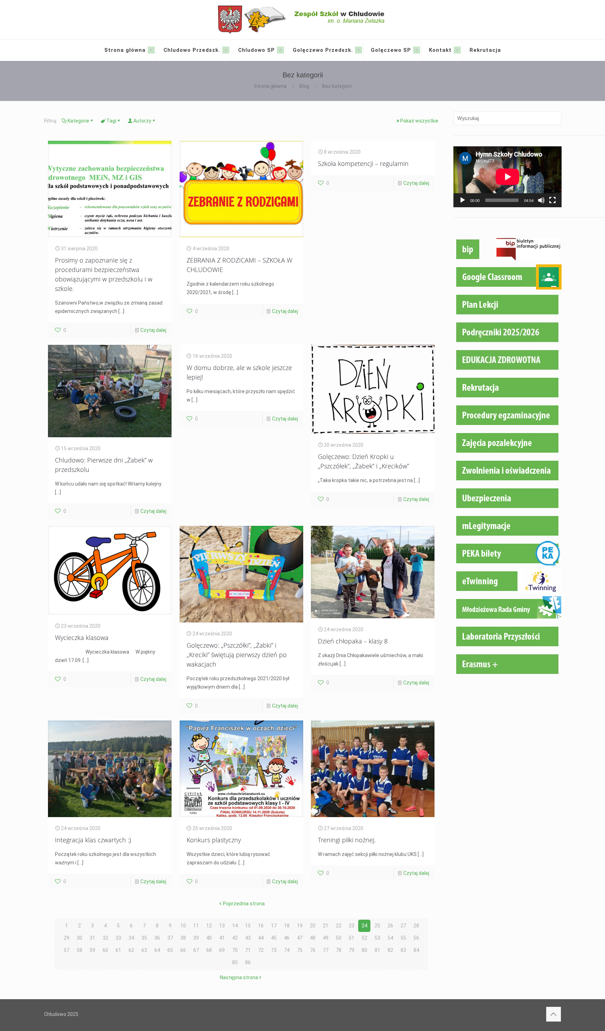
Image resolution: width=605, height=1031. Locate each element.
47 (299, 938)
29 (66, 938)
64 (157, 950)
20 (312, 925)
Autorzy (142, 121)
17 (274, 925)
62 (131, 950)
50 (338, 938)
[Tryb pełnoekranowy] (552, 200)
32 (105, 938)
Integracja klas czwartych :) (93, 840)
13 (222, 925)
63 (144, 950)
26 (390, 925)
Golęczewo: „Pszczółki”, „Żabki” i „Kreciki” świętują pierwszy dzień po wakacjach (237, 654)
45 (274, 938)
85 (235, 962)
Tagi (111, 121)
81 (377, 950)
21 (325, 925)
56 (416, 938)
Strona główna (270, 86)
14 (235, 925)
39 (196, 938)
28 (416, 925)
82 (390, 950)
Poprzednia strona (244, 903)
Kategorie (78, 121)
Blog (304, 86)
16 (261, 925)
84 (416, 950)
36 (157, 938)
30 (79, 938)
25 (377, 925)
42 (235, 938)
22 (338, 925)
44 (261, 938)
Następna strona (239, 977)
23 (351, 925)
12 (209, 925)
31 (92, 938)
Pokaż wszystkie (419, 121)
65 (170, 950)
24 (364, 925)
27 (403, 925)
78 (338, 950)
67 (196, 950)
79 (351, 950)
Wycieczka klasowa (82, 637)
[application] (507, 176)
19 (299, 925)
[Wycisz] (541, 200)
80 (364, 950)
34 (131, 938)
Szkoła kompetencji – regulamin (363, 163)
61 (118, 950)
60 (105, 950)
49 (325, 938)
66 (183, 950)
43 (248, 938)
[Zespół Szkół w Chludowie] (302, 19)
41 (222, 938)
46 (287, 938)
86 (248, 962)
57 (66, 950)
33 (118, 938)
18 (287, 925)
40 (209, 938)
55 (403, 938)
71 (248, 950)
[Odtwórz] (462, 200)
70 (235, 950)
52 (364, 938)
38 (183, 938)
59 (92, 950)
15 (248, 925)
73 (274, 950)
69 (222, 950)
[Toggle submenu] (151, 50)
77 (325, 950)
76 (312, 950)
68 (209, 950)
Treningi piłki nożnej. (347, 840)
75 (299, 950)
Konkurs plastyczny (214, 840)
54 (390, 938)
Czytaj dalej (153, 330)
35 (144, 938)
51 (351, 938)
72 (261, 950)
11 (196, 925)
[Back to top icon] (553, 1014)
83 (403, 950)
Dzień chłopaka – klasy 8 (353, 641)
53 (377, 938)
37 (170, 938)
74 (287, 950)
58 (79, 950)
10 (183, 925)
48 (312, 938)
